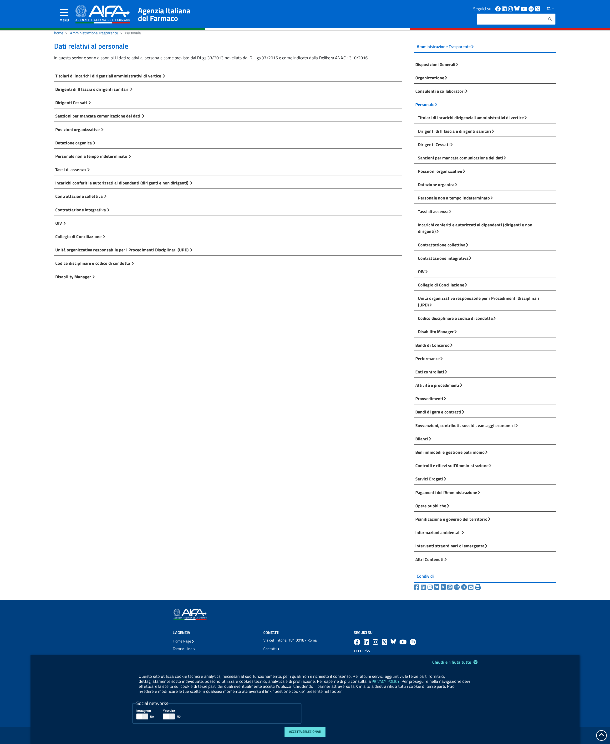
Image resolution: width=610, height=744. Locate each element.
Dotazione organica (74, 142)
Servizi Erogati (429, 478)
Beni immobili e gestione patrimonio (450, 452)
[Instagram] (430, 587)
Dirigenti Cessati (71, 102)
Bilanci (421, 438)
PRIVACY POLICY (385, 681)
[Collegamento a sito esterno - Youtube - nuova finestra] (525, 8)
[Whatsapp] (450, 587)
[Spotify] (457, 587)
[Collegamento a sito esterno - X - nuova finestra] (538, 8)
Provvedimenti (429, 398)
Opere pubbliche (430, 505)
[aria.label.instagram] (376, 642)
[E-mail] (471, 587)
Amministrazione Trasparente (94, 33)
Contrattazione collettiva (79, 196)
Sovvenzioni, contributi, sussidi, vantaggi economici (465, 425)
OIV (59, 223)
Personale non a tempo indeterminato (91, 156)
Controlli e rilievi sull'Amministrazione (451, 465)
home (58, 33)
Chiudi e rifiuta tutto (452, 662)
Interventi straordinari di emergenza (450, 545)
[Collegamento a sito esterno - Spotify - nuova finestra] (532, 8)
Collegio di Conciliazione (78, 236)
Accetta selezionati (305, 731)
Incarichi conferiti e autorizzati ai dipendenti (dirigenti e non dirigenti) (122, 182)
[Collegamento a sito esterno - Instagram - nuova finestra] (511, 8)
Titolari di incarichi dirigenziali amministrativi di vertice (108, 75)
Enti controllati (429, 371)
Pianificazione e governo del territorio (451, 519)
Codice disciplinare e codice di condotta (93, 263)
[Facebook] (417, 587)
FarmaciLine (183, 649)
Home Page (182, 641)
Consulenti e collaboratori (440, 91)
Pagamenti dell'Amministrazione (446, 492)
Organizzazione (429, 77)
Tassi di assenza (71, 169)
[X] (444, 587)
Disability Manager (73, 276)
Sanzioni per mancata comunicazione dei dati (98, 115)
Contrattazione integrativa (81, 209)
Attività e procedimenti (437, 385)
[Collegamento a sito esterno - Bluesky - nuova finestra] (517, 8)
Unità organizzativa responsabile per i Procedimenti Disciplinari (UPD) (122, 249)
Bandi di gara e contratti (438, 411)
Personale (424, 104)
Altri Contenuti (429, 559)
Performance (427, 358)
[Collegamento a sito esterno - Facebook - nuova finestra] (498, 8)
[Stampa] (478, 587)
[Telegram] (464, 587)
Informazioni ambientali (438, 532)
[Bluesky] (437, 587)
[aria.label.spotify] (413, 642)
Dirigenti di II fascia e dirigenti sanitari (92, 89)
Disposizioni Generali (435, 64)
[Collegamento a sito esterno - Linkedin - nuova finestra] (505, 8)
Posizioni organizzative (78, 129)
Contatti (270, 649)
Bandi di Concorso (432, 345)
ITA (549, 8)
